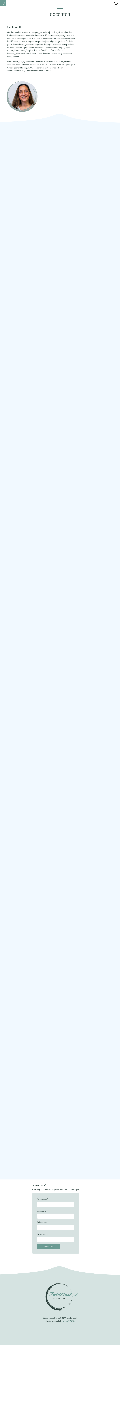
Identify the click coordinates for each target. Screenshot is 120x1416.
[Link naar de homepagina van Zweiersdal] (3, 3)
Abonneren (48, 1246)
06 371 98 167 (69, 1320)
